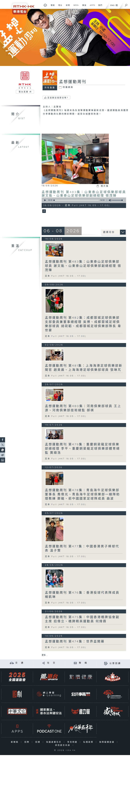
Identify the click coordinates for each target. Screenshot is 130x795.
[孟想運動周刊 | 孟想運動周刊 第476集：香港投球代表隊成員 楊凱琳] (54, 578)
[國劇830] (17, 694)
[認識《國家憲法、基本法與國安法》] (49, 711)
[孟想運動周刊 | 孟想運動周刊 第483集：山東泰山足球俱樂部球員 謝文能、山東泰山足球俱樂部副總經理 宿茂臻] (54, 250)
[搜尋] (126, 4)
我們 (99, 6)
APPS (91, 6)
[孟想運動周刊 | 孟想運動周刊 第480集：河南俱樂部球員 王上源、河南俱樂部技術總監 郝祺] (54, 395)
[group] (109, 200)
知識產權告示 (54, 742)
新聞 (67, 6)
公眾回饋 (115, 663)
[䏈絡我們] (75, 663)
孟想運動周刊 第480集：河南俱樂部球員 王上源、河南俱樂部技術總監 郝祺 (83, 408)
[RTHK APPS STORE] (17, 728)
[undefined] (45, 5)
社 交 (51, 663)
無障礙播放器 (107, 742)
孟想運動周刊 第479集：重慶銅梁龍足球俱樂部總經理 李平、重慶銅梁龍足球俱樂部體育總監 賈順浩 (82, 449)
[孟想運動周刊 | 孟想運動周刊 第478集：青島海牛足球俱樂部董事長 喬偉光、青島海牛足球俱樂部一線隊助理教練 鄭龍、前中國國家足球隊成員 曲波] (54, 478)
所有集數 (50, 87)
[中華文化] (17, 711)
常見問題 (73, 742)
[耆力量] (81, 711)
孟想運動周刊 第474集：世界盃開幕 (75, 641)
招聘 (27, 742)
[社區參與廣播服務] (112, 694)
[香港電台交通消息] (12, 663)
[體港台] (49, 676)
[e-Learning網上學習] (49, 694)
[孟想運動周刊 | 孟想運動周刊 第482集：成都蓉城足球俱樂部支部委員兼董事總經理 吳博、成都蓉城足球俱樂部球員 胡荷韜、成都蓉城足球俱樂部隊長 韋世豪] (54, 301)
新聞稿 (15, 742)
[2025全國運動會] (17, 676)
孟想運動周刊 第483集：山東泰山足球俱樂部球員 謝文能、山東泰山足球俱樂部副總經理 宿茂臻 (84, 193)
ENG (112, 5)
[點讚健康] (81, 676)
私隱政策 (89, 742)
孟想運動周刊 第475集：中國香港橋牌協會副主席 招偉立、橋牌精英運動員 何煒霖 (82, 619)
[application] (83, 200)
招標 (38, 742)
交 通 (19, 663)
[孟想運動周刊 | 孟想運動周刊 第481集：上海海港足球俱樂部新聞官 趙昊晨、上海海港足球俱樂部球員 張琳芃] (54, 355)
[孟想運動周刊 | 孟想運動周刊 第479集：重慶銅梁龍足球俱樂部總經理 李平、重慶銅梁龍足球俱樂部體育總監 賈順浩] (54, 434)
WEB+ (75, 6)
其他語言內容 (63, 745)
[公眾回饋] (106, 663)
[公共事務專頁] (81, 694)
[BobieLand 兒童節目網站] (112, 676)
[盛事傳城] (112, 711)
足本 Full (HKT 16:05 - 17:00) (65, 276)
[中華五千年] (81, 728)
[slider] (117, 200)
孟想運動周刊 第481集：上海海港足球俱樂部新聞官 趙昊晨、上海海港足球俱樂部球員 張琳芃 (84, 368)
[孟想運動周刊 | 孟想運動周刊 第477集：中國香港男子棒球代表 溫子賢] (54, 529)
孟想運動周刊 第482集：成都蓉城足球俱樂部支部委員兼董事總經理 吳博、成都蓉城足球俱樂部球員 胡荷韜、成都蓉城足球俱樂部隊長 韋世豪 (83, 324)
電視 (52, 6)
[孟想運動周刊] (44, 211)
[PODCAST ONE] (49, 728)
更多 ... (45, 655)
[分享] (43, 663)
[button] (45, 200)
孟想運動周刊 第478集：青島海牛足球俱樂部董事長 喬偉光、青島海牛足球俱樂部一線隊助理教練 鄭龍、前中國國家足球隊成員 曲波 (82, 494)
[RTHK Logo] (22, 7)
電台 (59, 6)
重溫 (83, 6)
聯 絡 (83, 663)
